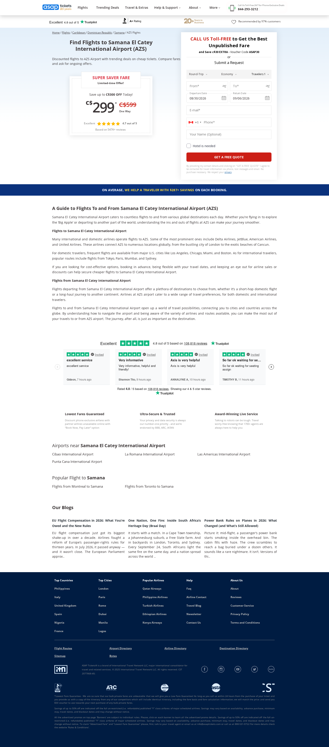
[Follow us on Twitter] (254, 669)
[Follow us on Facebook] (204, 669)
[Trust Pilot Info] (194, 21)
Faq (188, 588)
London (103, 588)
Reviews (236, 597)
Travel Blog (193, 605)
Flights (83, 7)
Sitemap (60, 656)
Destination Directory (234, 648)
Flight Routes (63, 648)
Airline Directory (175, 648)
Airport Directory (120, 648)
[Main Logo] (57, 7)
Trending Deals (107, 7)
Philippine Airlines (155, 597)
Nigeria (59, 622)
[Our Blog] (271, 669)
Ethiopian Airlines (155, 614)
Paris (101, 597)
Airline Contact (196, 597)
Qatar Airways (152, 588)
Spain (58, 614)
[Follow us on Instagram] (221, 669)
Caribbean (79, 32)
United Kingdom (65, 605)
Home (56, 32)
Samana (119, 32)
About (235, 588)
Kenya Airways (152, 622)
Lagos (102, 631)
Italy (57, 597)
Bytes (113, 656)
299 (103, 107)
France (58, 631)
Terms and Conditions (245, 622)
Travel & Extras (136, 7)
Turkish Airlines (153, 605)
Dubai (102, 614)
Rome (102, 605)
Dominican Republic (100, 32)
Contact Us (193, 622)
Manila (103, 622)
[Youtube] (238, 669)
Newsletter (193, 614)
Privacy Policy (240, 614)
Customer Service (242, 605)
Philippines (62, 588)
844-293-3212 (248, 9)
